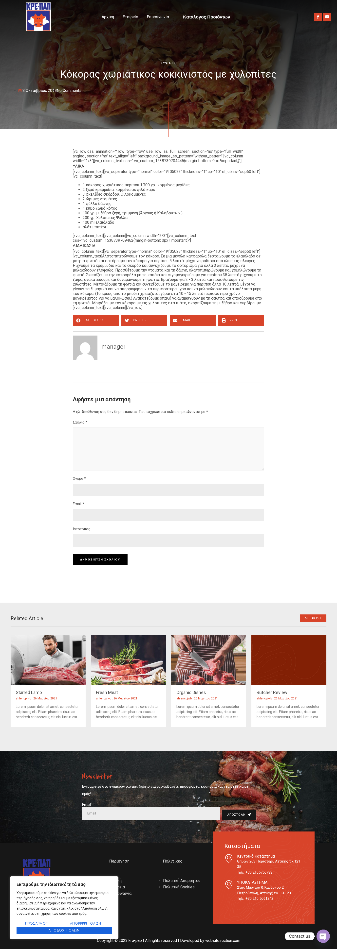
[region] (64, 907)
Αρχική (108, 17)
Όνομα (79, 478)
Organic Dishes (191, 692)
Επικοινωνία (158, 17)
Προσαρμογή (38, 923)
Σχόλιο (80, 422)
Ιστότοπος (81, 529)
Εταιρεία (130, 17)
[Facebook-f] (318, 17)
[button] (96, 320)
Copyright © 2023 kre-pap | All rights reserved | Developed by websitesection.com (168, 940)
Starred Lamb (29, 692)
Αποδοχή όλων (64, 930)
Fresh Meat (107, 692)
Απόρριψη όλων (85, 923)
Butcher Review (272, 692)
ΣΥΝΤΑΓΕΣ (168, 63)
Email (78, 504)
